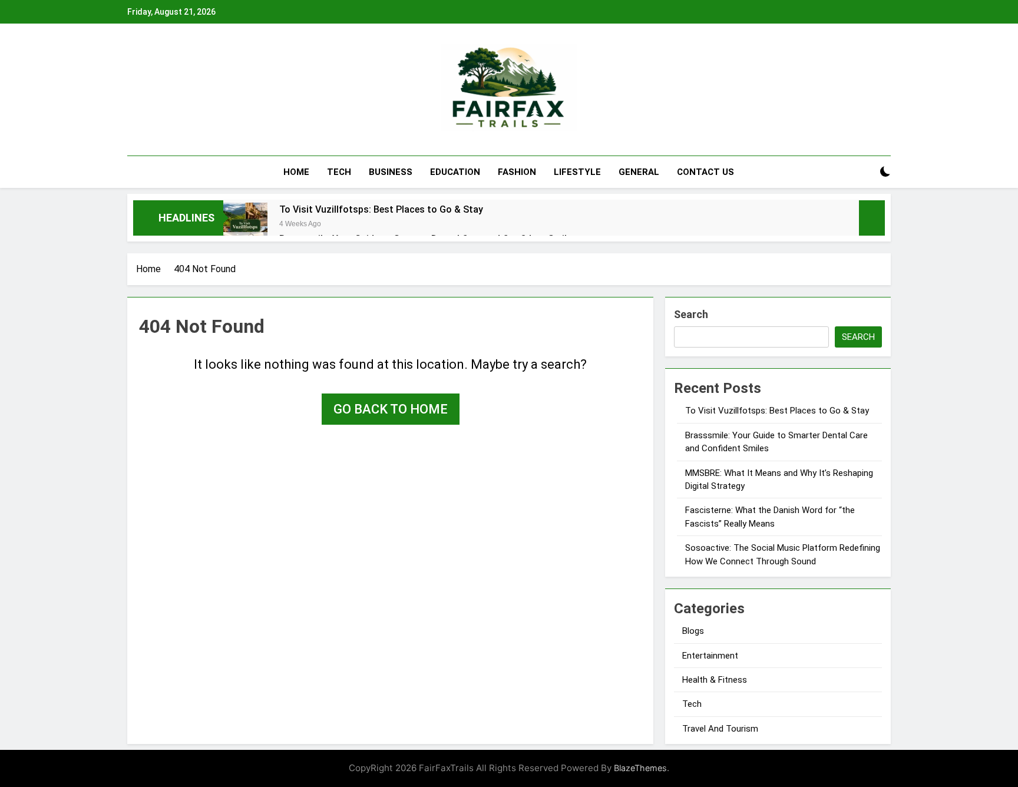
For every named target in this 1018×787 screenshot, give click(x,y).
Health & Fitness (714, 679)
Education (455, 172)
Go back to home (390, 409)
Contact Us (705, 172)
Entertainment (710, 655)
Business (390, 172)
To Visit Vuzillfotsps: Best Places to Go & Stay (381, 209)
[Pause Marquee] (872, 218)
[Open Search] (864, 172)
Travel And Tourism (720, 728)
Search (691, 314)
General (639, 172)
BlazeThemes (640, 768)
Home (296, 172)
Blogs (693, 631)
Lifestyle (577, 172)
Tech (339, 172)
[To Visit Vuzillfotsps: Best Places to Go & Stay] (245, 225)
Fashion (517, 172)
